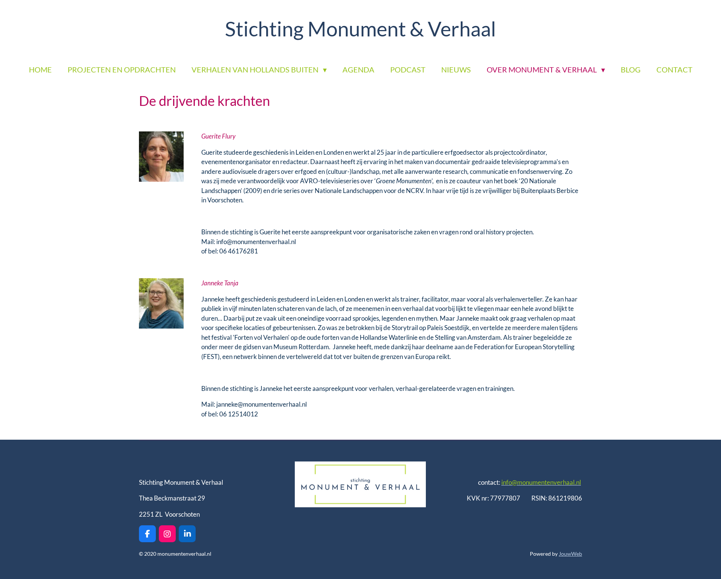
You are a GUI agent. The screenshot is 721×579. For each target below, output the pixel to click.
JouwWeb (570, 553)
